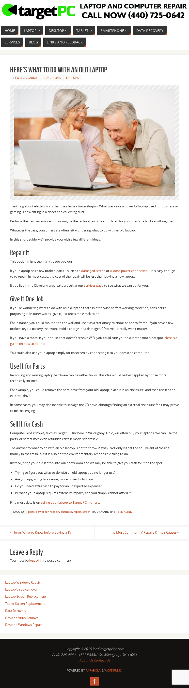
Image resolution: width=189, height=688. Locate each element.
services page (93, 285)
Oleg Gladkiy (27, 78)
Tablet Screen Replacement (25, 603)
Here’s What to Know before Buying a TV (40, 532)
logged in (36, 560)
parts (31, 511)
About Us (86, 660)
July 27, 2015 (52, 78)
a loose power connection (129, 271)
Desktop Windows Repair (23, 624)
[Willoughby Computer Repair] (94, 681)
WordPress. (113, 670)
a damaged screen (92, 271)
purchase (66, 511)
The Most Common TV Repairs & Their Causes (144, 532)
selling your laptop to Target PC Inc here (70, 502)
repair (77, 511)
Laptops (72, 78)
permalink (124, 511)
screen (86, 511)
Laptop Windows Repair (22, 582)
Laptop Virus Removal (21, 589)
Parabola (93, 670)
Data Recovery (15, 610)
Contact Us (102, 660)
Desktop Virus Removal (22, 618)
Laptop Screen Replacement (25, 596)
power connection (47, 511)
